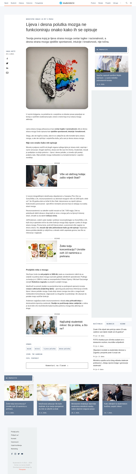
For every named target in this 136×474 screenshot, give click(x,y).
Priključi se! (15, 435)
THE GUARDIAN (37, 354)
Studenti (13, 3)
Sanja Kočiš (10, 51)
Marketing (14, 449)
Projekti (108, 3)
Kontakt (13, 438)
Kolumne (29, 3)
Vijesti (6, 3)
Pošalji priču (15, 432)
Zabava (21, 3)
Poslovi (93, 3)
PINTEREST (35, 358)
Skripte (100, 3)
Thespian (22, 469)
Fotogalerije (39, 3)
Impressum (15, 442)
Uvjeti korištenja (16, 445)
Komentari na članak (56, 366)
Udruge (115, 3)
